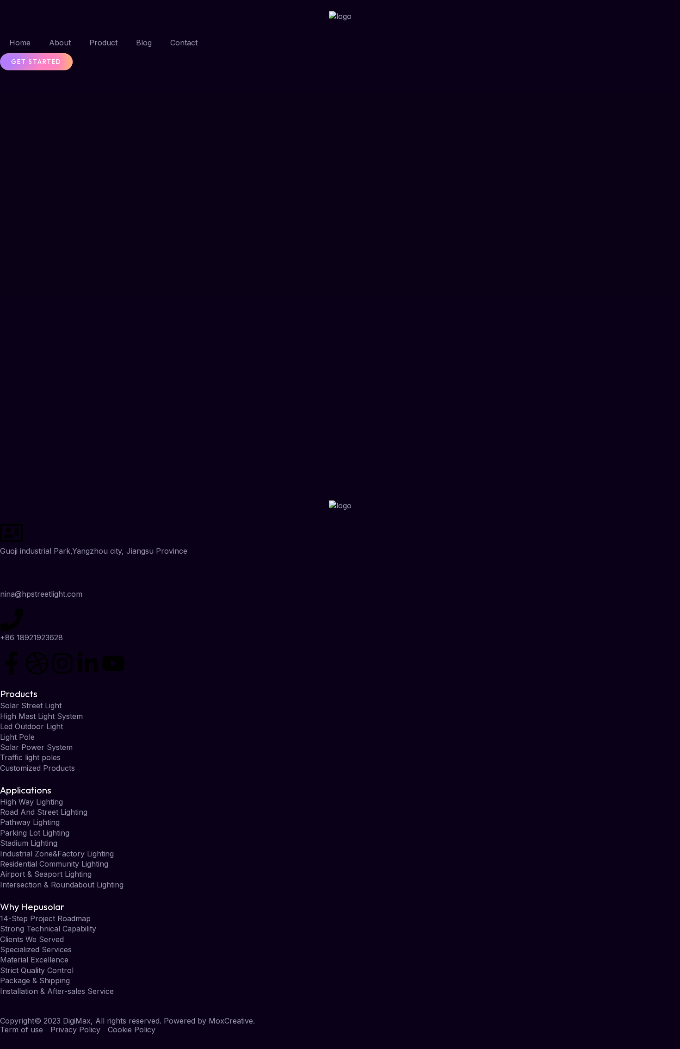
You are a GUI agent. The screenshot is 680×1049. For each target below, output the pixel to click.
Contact (184, 42)
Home (20, 42)
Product (103, 42)
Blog (144, 42)
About (60, 42)
